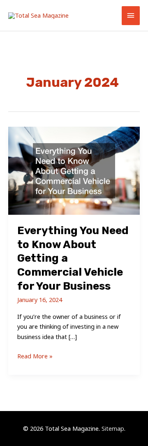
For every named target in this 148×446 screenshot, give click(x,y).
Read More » (35, 356)
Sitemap (113, 428)
